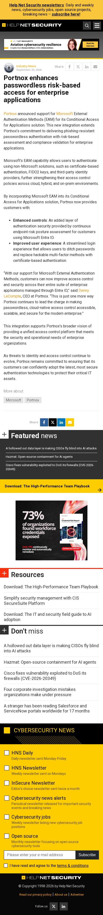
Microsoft (64, 113)
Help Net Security (72, 886)
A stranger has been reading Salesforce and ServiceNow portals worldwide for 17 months (47, 708)
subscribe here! (66, 14)
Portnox (10, 113)
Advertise (77, 894)
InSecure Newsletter (33, 783)
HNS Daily (22, 753)
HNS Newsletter (28, 768)
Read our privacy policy (35, 894)
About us (61, 894)
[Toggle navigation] (97, 26)
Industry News (26, 66)
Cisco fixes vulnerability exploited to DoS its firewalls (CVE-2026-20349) (45, 676)
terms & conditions (73, 865)
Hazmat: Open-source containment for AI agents (39, 456)
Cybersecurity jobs (31, 817)
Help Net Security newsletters (36, 5)
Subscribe (87, 855)
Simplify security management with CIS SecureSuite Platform (41, 600)
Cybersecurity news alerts (38, 798)
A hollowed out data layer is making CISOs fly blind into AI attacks (51, 448)
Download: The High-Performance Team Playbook (47, 486)
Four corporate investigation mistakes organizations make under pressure (40, 692)
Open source (24, 836)
